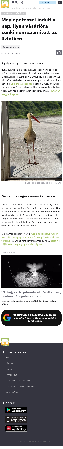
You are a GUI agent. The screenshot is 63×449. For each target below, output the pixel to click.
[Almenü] (15, 2)
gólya (34, 8)
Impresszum (12, 375)
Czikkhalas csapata (21, 83)
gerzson (25, 8)
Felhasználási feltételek (19, 381)
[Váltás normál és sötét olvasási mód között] (22, 2)
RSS (7, 357)
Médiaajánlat (12, 392)
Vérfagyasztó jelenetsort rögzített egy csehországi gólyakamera (31, 294)
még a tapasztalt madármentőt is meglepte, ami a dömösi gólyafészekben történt (30, 237)
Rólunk (9, 369)
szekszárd (45, 8)
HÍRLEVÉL (10, 363)
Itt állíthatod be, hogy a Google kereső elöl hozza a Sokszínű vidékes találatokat (35, 318)
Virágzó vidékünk (14, 13)
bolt (15, 8)
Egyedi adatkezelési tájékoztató (22, 387)
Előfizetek (47, 2)
